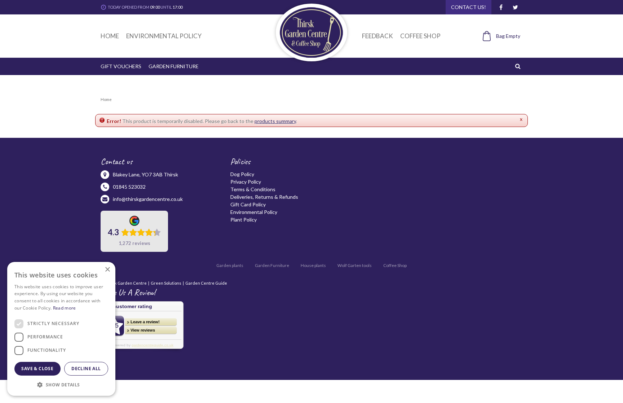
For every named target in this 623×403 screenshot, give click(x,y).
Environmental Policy (253, 212)
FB (501, 7)
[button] (61, 384)
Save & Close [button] (37, 368)
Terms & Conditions (252, 189)
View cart (497, 48)
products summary (275, 121)
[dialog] (61, 329)
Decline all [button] (86, 368)
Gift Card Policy (248, 204)
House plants (313, 265)
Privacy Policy (245, 182)
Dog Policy (242, 174)
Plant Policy (243, 219)
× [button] (107, 269)
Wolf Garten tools (354, 265)
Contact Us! (468, 7)
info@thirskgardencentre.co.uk (148, 199)
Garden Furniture (272, 265)
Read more (64, 308)
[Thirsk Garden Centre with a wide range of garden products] (311, 32)
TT (515, 7)
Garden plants (229, 265)
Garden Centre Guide (206, 283)
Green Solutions (166, 283)
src (518, 66)
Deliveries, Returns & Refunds (264, 197)
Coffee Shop (395, 265)
